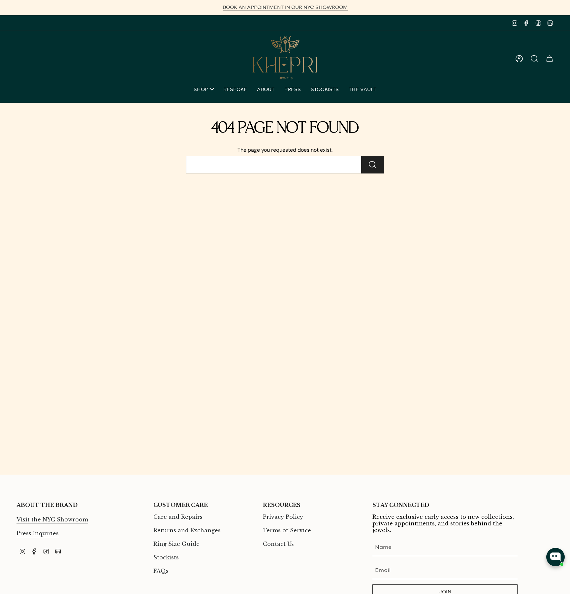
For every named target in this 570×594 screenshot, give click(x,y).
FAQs (161, 571)
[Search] (372, 164)
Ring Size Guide (176, 544)
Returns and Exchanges (187, 530)
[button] (203, 90)
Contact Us (278, 544)
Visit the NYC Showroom (52, 519)
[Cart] (549, 58)
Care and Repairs (178, 517)
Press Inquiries (37, 533)
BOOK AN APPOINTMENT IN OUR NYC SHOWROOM (285, 7)
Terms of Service (287, 530)
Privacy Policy (283, 517)
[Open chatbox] (555, 557)
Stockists (166, 557)
